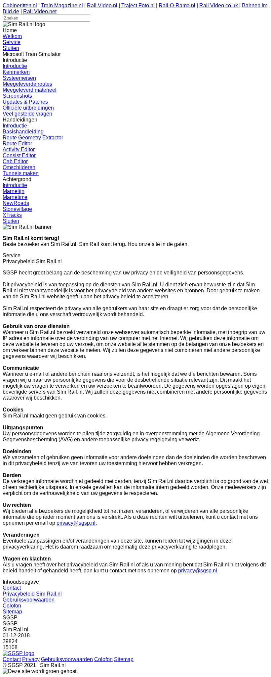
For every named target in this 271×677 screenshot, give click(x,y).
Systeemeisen (19, 78)
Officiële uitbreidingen (28, 108)
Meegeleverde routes (27, 84)
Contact (12, 588)
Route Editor (17, 143)
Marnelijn (13, 191)
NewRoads (16, 203)
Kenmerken (16, 72)
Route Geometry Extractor (33, 137)
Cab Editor (15, 161)
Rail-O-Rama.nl (177, 5)
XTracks (12, 215)
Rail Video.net (40, 11)
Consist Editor (19, 155)
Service (11, 42)
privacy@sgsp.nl (76, 523)
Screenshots (17, 96)
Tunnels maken (21, 173)
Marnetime (15, 197)
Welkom (12, 36)
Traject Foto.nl (138, 5)
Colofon (12, 605)
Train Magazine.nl (62, 5)
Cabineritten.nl (20, 5)
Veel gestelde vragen (27, 114)
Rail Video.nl (102, 5)
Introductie (15, 66)
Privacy (31, 659)
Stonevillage (17, 209)
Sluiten (11, 48)
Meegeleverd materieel (30, 90)
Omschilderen (19, 167)
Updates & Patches (25, 102)
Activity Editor (19, 149)
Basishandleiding (23, 131)
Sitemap (12, 611)
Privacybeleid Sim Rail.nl (32, 594)
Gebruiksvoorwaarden (29, 600)
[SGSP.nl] (18, 653)
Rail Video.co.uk (219, 5)
